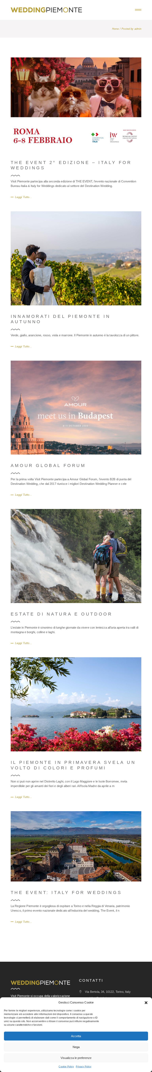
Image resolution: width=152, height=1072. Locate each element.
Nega (76, 1047)
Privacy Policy (83, 1066)
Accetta (76, 1036)
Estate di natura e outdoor (62, 614)
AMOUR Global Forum (48, 465)
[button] (146, 1003)
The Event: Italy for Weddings (66, 892)
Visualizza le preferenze (76, 1058)
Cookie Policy (66, 1066)
